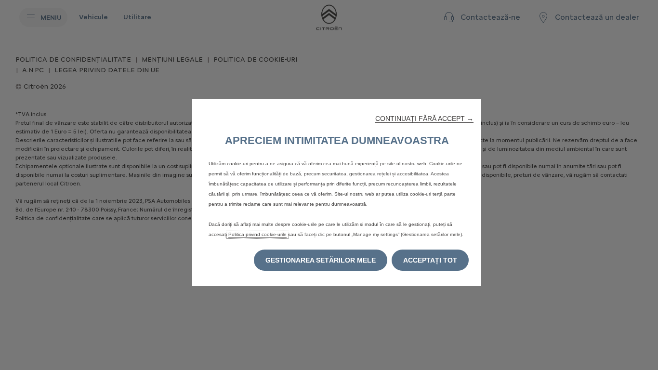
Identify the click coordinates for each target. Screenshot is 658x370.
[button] (424, 118)
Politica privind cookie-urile (257, 234)
